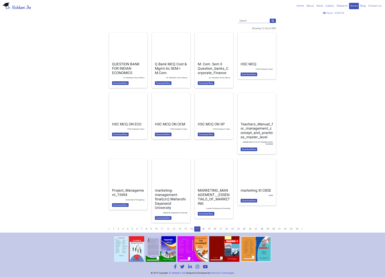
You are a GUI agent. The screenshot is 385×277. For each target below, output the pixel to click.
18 (203, 229)
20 (215, 229)
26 (250, 229)
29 (267, 229)
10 (156, 229)
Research (342, 5)
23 (232, 229)
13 (174, 229)
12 (168, 229)
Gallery (329, 5)
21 (221, 229)
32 (285, 229)
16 (191, 229)
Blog (363, 5)
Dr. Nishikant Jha (177, 273)
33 (291, 229)
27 (256, 229)
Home (300, 5)
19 (209, 229)
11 (162, 229)
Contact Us (374, 5)
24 (238, 229)
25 (244, 229)
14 (180, 229)
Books (354, 5)
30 (273, 229)
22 (226, 229)
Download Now (120, 83)
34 (297, 229)
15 (185, 229)
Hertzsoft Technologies (222, 273)
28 (262, 229)
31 (279, 229)
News (319, 5)
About (310, 5)
